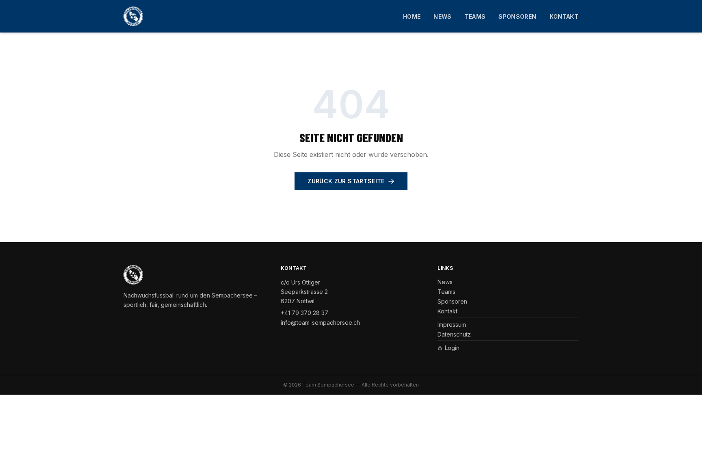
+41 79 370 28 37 (304, 312)
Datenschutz (454, 334)
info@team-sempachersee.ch (320, 322)
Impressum (452, 324)
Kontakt (564, 16)
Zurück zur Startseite (346, 181)
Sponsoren (517, 16)
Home (411, 16)
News (442, 16)
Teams (475, 16)
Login (452, 347)
